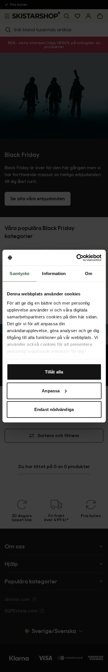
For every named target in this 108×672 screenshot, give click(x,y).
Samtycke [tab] (19, 273)
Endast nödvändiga (54, 409)
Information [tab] (54, 273)
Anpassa (51, 390)
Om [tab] (88, 273)
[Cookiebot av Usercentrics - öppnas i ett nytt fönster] (76, 257)
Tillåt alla (54, 371)
